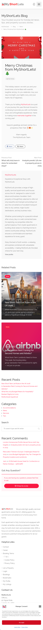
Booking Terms (8, 553)
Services (6, 413)
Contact (6, 547)
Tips (4, 416)
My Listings (7, 584)
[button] (40, 606)
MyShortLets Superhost (10, 397)
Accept (21, 622)
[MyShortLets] (13, 4)
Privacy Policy (25, 627)
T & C (6, 557)
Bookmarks (7, 578)
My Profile (6, 581)
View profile (9, 254)
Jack (4, 461)
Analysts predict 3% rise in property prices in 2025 (32, 162)
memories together (24, 116)
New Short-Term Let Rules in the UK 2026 (16, 383)
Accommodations (9, 408)
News (5, 410)
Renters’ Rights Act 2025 (10, 394)
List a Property (8, 568)
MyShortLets (25, 104)
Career (5, 550)
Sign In (34, 4)
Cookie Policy (17, 627)
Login (5, 571)
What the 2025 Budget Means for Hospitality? (17, 391)
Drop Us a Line (22, 486)
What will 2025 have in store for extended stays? (11, 162)
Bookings (6, 575)
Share (10, 146)
